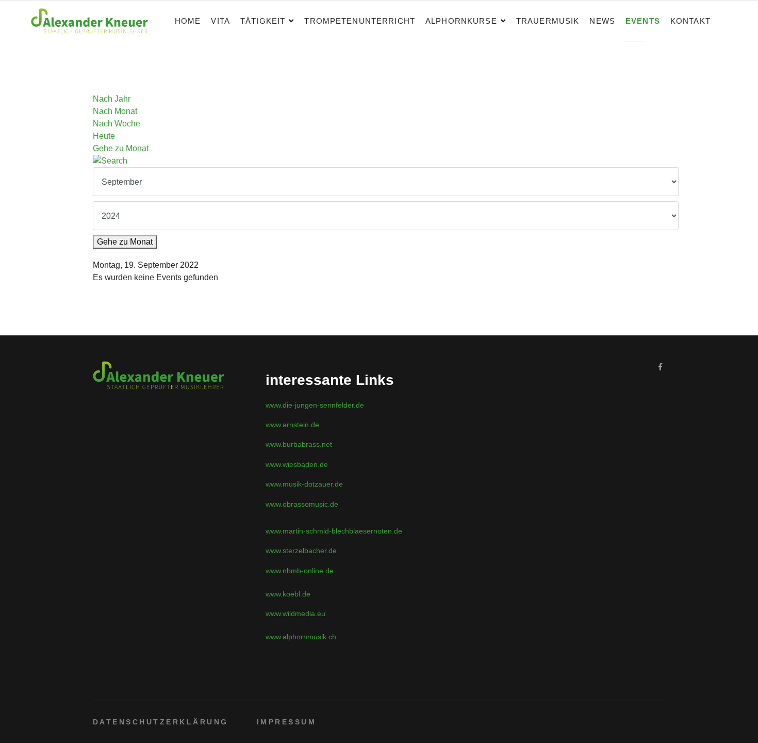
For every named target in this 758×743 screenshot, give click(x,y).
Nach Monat (115, 111)
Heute (104, 136)
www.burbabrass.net (299, 444)
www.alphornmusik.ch (301, 637)
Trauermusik (548, 21)
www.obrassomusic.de (302, 504)
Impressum (286, 722)
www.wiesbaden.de (297, 464)
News (602, 21)
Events (642, 21)
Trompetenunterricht (359, 21)
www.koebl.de (288, 594)
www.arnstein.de (292, 425)
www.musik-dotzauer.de (304, 484)
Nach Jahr (111, 98)
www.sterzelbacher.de (301, 550)
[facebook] (660, 367)
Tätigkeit (262, 21)
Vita (220, 21)
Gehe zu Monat (121, 148)
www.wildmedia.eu (295, 613)
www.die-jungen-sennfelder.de (315, 405)
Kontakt (690, 21)
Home (188, 21)
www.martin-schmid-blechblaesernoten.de (334, 531)
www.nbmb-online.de (300, 571)
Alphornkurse (461, 21)
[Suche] (379, 161)
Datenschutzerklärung (160, 722)
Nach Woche (116, 123)
